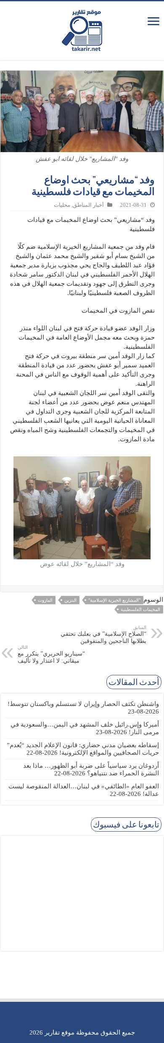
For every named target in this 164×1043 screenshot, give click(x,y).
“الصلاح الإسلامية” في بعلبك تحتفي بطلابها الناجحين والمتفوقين (103, 634)
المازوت (45, 600)
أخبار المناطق (88, 205)
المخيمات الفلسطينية (140, 609)
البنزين (70, 600)
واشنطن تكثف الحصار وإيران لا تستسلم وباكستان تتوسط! (83, 704)
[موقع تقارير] (82, 29)
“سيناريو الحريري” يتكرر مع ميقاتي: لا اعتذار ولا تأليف (51, 654)
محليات (62, 205)
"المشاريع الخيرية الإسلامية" (114, 600)
